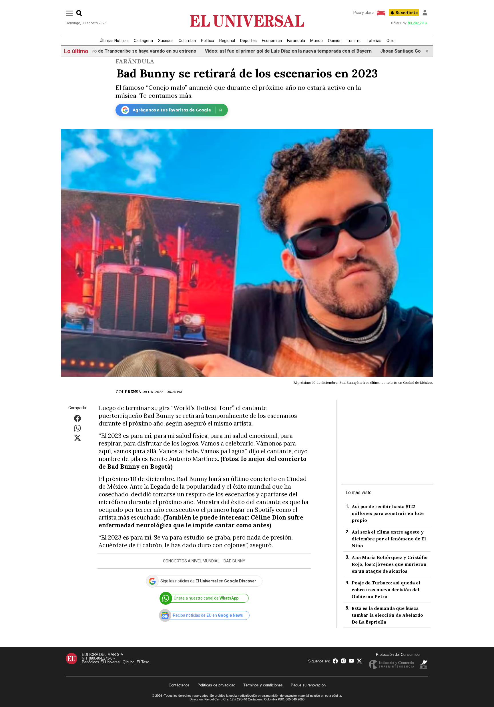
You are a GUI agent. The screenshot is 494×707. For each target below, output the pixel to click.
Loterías (374, 40)
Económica (272, 40)
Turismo (354, 40)
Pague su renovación (308, 685)
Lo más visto (359, 492)
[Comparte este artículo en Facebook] (77, 418)
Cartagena (143, 40)
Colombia (187, 40)
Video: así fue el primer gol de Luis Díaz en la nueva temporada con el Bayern (264, 51)
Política (207, 40)
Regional (227, 40)
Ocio (391, 40)
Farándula (296, 40)
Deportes (248, 40)
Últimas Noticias (114, 40)
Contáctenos (179, 685)
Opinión (335, 40)
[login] (425, 12)
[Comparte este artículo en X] (77, 437)
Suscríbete (407, 12)
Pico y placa (364, 12)
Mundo (316, 40)
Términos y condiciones (263, 685)
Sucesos (166, 40)
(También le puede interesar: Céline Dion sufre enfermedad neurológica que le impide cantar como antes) (201, 521)
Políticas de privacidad (216, 685)
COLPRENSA (128, 391)
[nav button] (69, 13)
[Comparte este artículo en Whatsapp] (77, 427)
